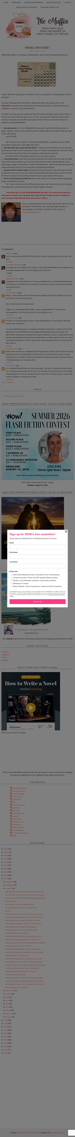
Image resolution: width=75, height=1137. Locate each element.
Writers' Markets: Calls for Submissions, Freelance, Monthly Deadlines (37, 586)
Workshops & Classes (20, 583)
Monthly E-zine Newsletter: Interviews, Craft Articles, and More (34, 580)
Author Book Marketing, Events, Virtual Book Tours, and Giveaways (36, 575)
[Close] (66, 531)
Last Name (13, 562)
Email (12, 543)
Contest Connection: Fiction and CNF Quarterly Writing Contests (35, 577)
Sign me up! (37, 601)
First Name (14, 552)
